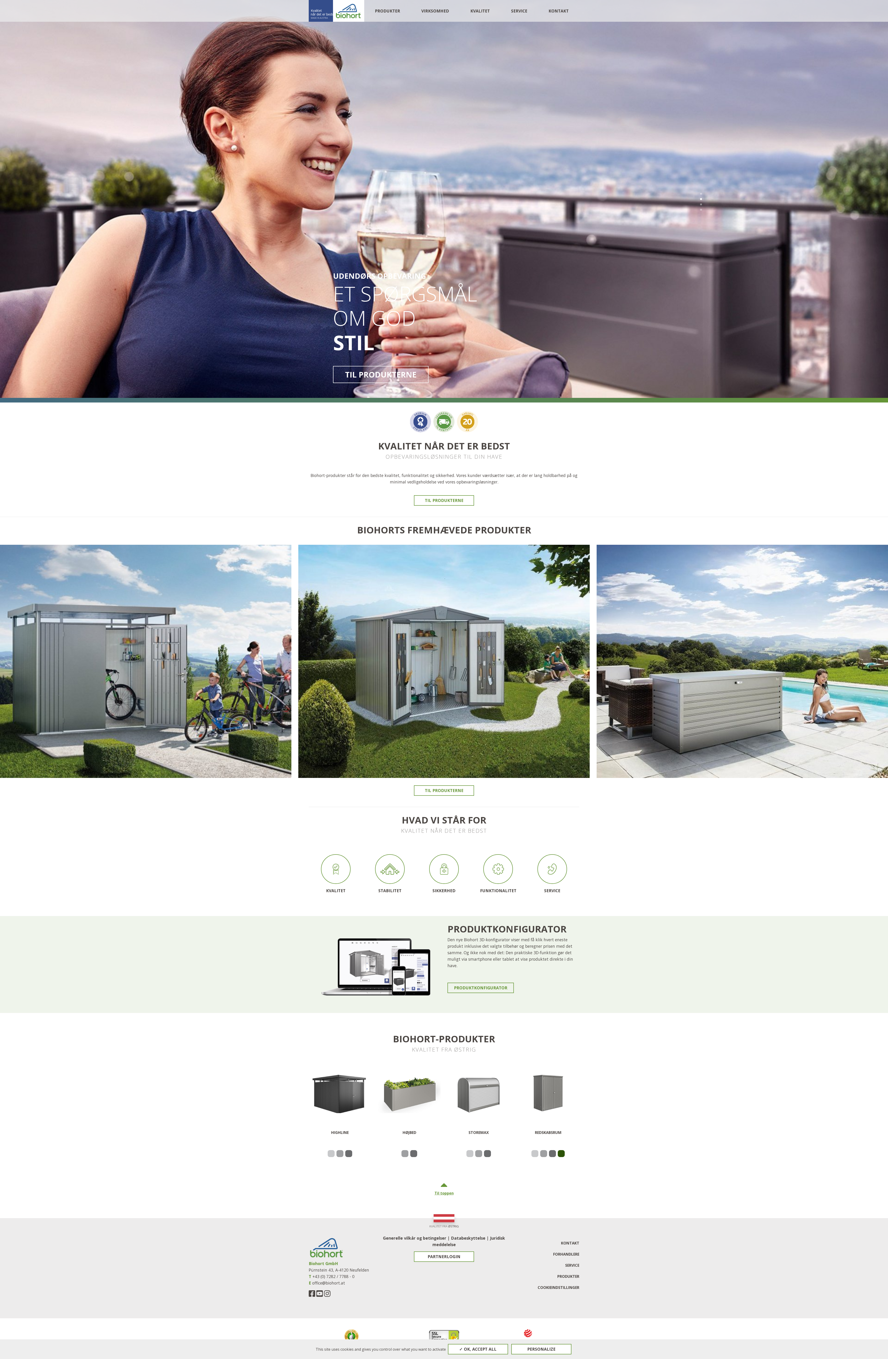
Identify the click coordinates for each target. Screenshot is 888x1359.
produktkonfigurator (480, 988)
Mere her (444, 687)
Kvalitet (480, 11)
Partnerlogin (444, 1256)
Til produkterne (380, 374)
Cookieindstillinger (558, 1287)
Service (572, 1265)
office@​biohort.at (328, 1283)
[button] (701, 194)
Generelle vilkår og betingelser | (417, 1238)
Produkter (387, 11)
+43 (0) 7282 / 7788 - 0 (333, 1276)
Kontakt (559, 11)
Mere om (145, 684)
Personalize (541, 1349)
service (519, 11)
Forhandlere (566, 1254)
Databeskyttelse (468, 1238)
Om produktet (340, 1131)
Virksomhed (435, 11)
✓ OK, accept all (477, 1349)
